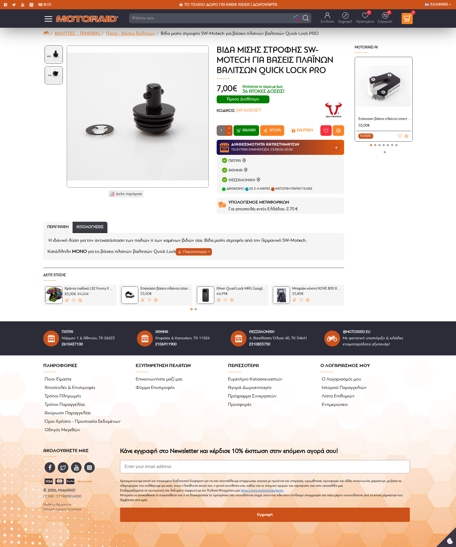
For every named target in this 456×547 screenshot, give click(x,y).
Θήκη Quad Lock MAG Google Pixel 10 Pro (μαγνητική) (241, 289)
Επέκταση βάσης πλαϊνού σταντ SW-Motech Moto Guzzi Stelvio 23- (165, 289)
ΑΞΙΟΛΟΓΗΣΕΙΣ (90, 227)
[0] (407, 18)
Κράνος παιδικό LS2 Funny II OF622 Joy (90, 289)
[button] (306, 18)
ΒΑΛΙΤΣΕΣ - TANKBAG (78, 33)
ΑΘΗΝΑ (236, 171)
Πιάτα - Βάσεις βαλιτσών (130, 33)
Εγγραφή (265, 515)
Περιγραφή (58, 227)
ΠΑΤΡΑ (235, 161)
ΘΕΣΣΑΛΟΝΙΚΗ (242, 180)
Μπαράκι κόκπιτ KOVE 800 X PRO (317, 289)
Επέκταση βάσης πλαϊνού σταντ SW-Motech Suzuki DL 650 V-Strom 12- (384, 119)
